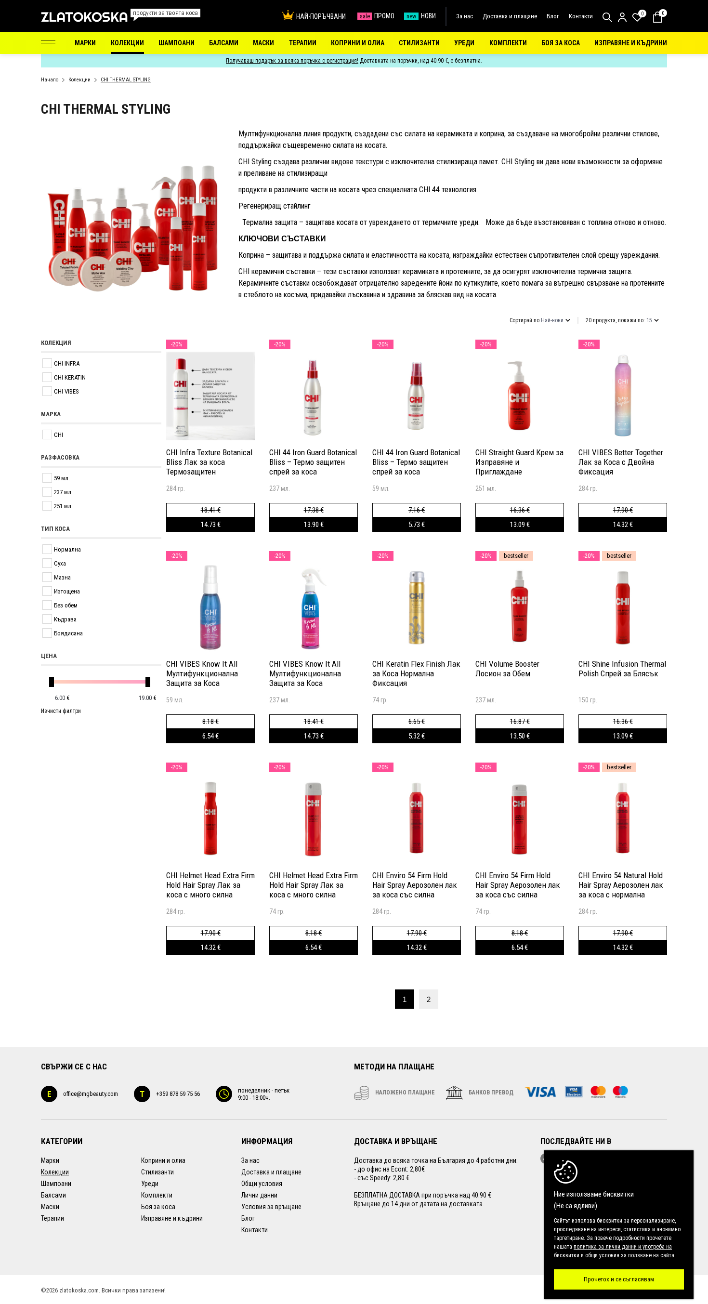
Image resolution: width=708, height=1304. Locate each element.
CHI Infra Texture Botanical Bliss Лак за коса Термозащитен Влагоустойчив (209, 462)
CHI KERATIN (70, 377)
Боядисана (68, 633)
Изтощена (67, 591)
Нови (421, 16)
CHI (58, 434)
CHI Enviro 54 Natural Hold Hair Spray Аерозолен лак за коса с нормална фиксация (620, 884)
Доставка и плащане (510, 16)
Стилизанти (157, 1172)
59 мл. (62, 478)
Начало (49, 79)
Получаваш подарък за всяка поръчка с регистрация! (292, 60)
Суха (60, 563)
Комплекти (156, 1195)
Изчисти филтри (61, 711)
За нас (464, 16)
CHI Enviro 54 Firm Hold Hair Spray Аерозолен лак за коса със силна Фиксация (414, 884)
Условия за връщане (271, 1207)
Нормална (67, 549)
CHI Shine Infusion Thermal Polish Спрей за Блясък (622, 668)
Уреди (149, 1183)
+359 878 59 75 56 (170, 1094)
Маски (50, 1207)
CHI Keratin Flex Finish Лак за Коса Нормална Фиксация (416, 673)
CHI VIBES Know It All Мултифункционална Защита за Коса (202, 673)
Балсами (53, 1195)
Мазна (62, 577)
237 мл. (63, 492)
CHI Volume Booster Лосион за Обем (507, 668)
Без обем (66, 605)
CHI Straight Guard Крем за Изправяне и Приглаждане (519, 462)
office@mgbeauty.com (82, 1094)
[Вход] (622, 17)
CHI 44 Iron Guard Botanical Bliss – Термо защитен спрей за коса (313, 462)
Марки (50, 1160)
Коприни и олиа (163, 1160)
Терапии (52, 1218)
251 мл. (63, 506)
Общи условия (261, 1183)
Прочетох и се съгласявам (619, 1279)
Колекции (79, 79)
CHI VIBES (66, 391)
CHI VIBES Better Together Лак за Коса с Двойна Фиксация (620, 462)
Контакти (581, 16)
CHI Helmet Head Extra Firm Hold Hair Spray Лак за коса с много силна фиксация (210, 884)
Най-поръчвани (321, 16)
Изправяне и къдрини (172, 1218)
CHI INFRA (66, 363)
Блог (553, 16)
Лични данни (259, 1195)
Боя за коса (158, 1207)
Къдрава (65, 619)
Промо (377, 16)
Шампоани (56, 1183)
